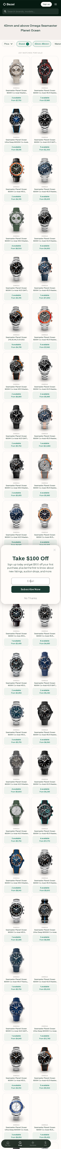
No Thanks (30, 598)
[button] (30, 558)
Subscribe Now (30, 589)
